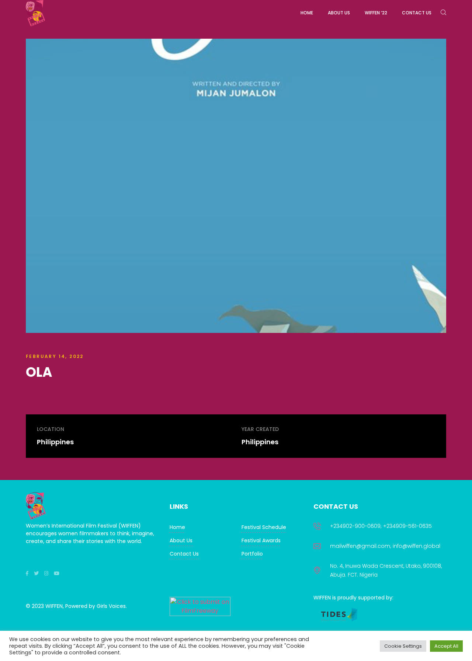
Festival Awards (261, 540)
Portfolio (252, 553)
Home (177, 527)
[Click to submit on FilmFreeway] (200, 614)
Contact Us (184, 553)
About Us (181, 540)
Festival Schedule (264, 527)
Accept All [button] (446, 646)
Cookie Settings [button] (403, 646)
